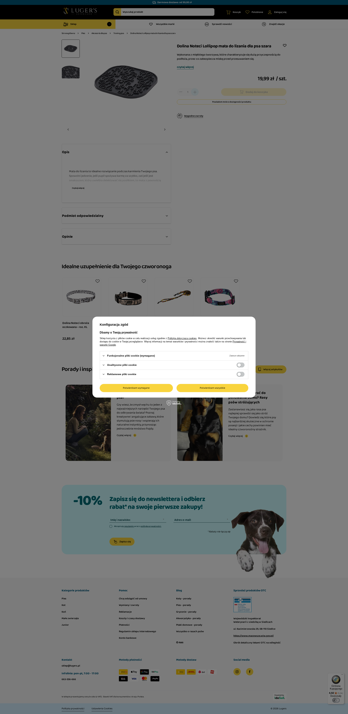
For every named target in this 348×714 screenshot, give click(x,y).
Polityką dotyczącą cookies (182, 338)
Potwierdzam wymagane (136, 388)
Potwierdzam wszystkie (212, 388)
